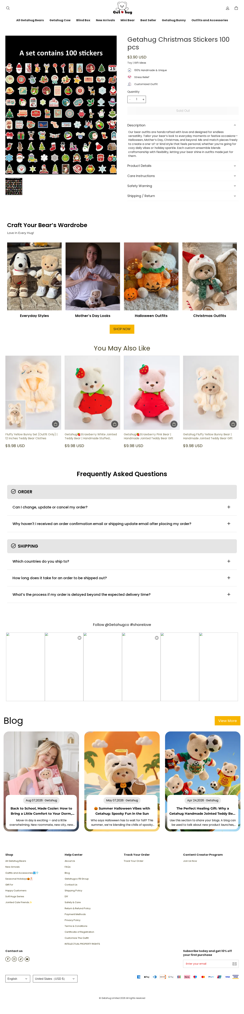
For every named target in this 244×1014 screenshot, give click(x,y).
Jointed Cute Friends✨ (18, 902)
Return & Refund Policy (78, 908)
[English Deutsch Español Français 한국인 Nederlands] (17, 978)
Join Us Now (190, 861)
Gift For (9, 884)
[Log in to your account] (227, 8)
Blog (67, 873)
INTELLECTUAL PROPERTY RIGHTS (82, 944)
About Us (70, 861)
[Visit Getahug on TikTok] (20, 961)
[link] (30, 20)
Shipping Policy (73, 890)
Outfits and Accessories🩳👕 (22, 873)
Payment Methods (75, 914)
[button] (7, 8)
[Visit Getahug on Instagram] (14, 961)
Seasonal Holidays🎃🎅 (19, 878)
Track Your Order (133, 861)
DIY (66, 896)
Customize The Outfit (77, 938)
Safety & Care (73, 902)
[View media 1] (13, 186)
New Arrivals (12, 867)
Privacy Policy (72, 920)
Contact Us (71, 884)
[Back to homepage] (122, 8)
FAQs (68, 867)
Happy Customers (15, 890)
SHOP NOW (122, 329)
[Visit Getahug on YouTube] (27, 961)
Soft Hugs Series (14, 896)
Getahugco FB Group (77, 878)
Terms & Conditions (76, 926)
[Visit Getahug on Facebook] (7, 961)
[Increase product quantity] (143, 99)
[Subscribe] (234, 964)
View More (227, 720)
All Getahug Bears (15, 861)
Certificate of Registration (79, 932)
